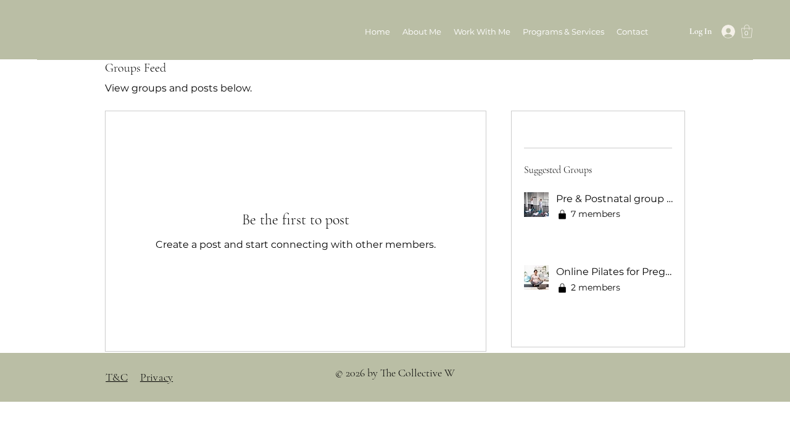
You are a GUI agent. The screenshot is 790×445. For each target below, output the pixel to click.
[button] (563, 31)
